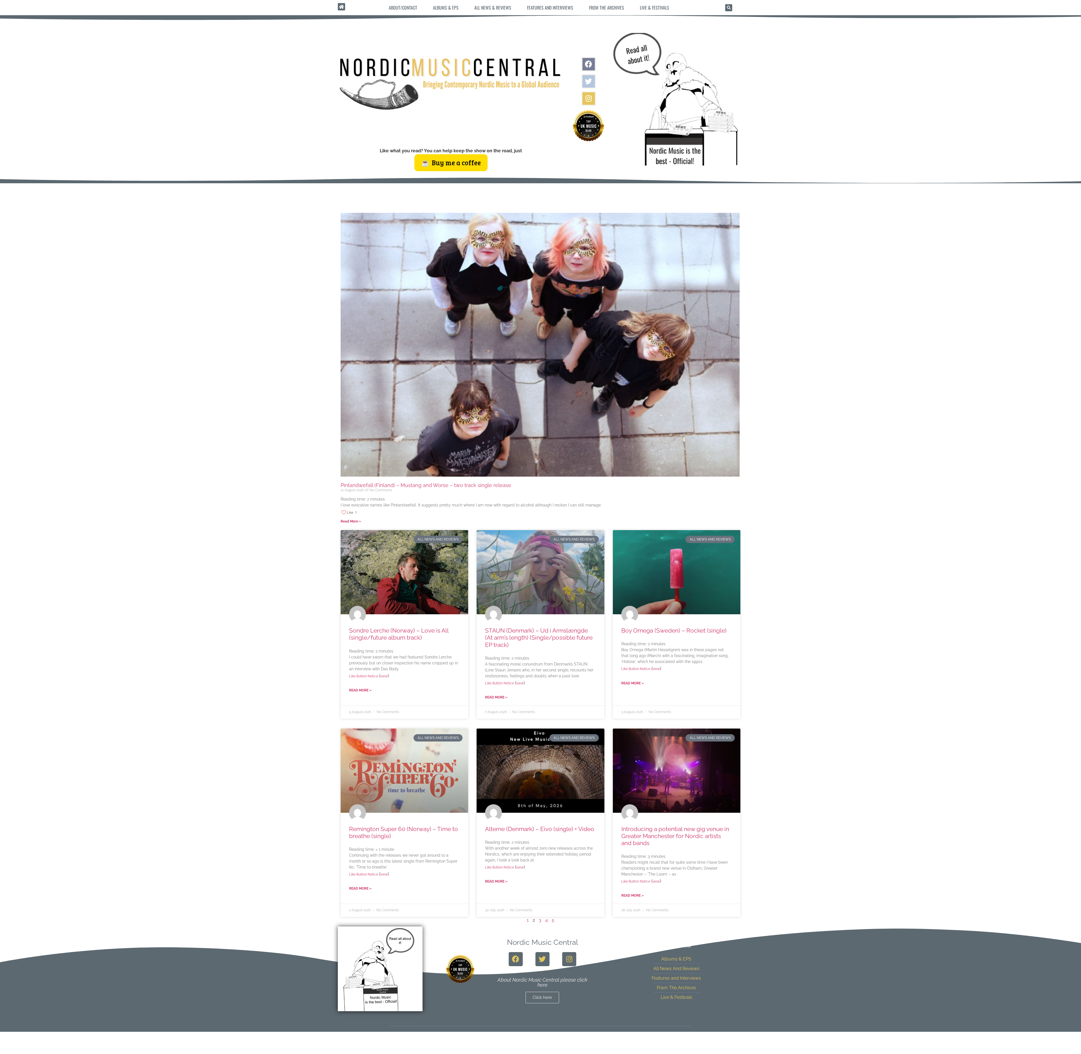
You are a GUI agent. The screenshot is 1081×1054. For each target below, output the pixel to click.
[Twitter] (589, 81)
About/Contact (403, 7)
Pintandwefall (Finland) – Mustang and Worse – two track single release (426, 485)
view (384, 676)
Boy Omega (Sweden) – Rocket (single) (674, 630)
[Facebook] (589, 64)
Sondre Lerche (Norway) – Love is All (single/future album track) (398, 634)
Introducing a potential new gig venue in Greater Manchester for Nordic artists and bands (675, 836)
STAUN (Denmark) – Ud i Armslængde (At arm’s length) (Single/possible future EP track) (539, 637)
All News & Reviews (492, 7)
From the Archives (606, 7)
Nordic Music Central (542, 942)
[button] (728, 7)
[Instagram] (589, 98)
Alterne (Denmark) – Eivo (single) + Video (539, 828)
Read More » (351, 521)
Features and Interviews (550, 7)
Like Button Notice (363, 676)
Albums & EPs (446, 7)
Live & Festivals (654, 7)
